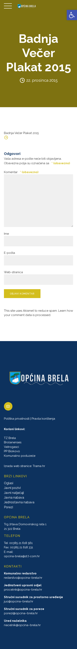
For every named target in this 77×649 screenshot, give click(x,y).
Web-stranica (13, 272)
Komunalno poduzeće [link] (19, 455)
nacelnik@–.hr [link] (22, 625)
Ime (6, 233)
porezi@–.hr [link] (21, 613)
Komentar (21, 172)
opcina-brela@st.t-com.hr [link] (22, 556)
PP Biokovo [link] (12, 451)
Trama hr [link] (39, 466)
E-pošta (9, 253)
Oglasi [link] (8, 483)
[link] (72, 15)
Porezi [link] (8, 507)
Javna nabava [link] (14, 497)
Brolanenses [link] (12, 442)
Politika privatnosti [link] (16, 418)
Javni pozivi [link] (12, 488)
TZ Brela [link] (10, 438)
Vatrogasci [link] (11, 446)
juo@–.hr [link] (18, 601)
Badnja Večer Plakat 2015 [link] (21, 133)
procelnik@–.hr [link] (23, 589)
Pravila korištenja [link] (43, 418)
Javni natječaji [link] (14, 492)
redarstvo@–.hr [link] (23, 578)
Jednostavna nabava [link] (19, 502)
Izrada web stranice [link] (17, 466)
